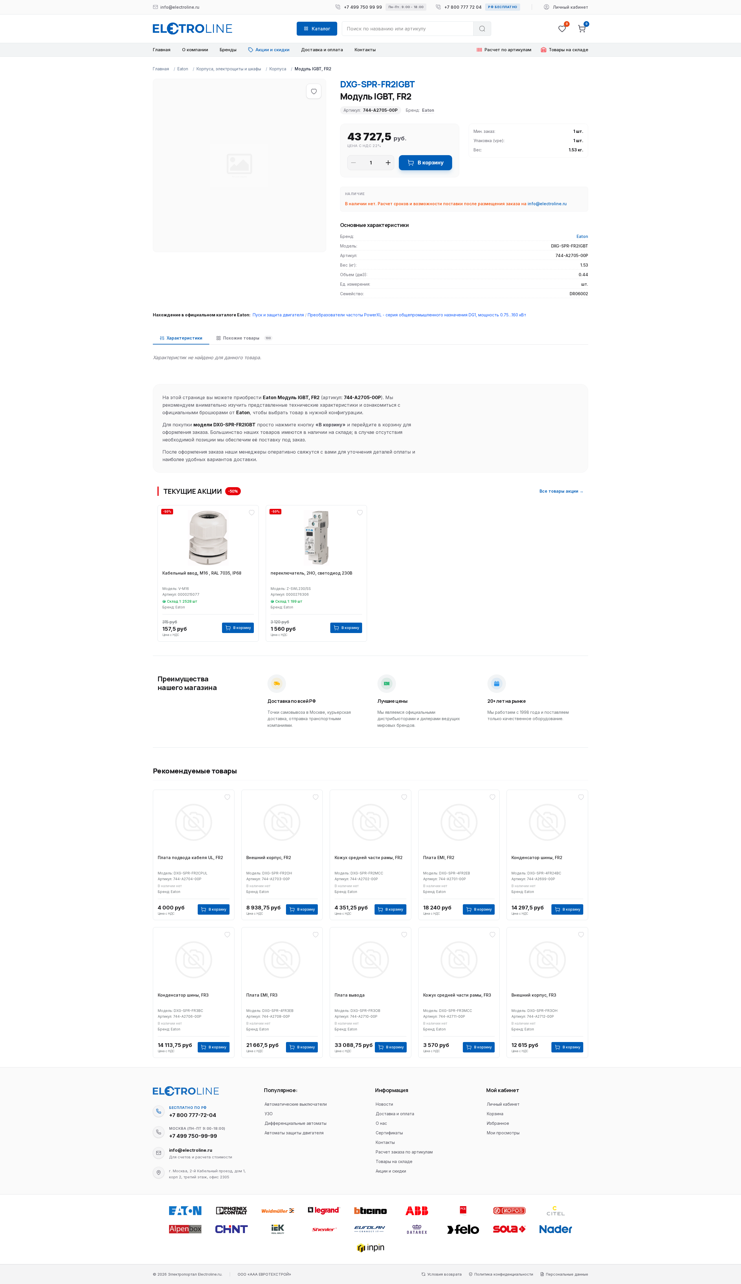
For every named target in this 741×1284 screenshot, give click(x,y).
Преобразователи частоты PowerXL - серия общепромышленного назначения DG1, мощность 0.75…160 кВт (417, 314)
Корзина (495, 1113)
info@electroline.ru (547, 203)
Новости (384, 1104)
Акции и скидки (391, 1171)
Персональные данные (567, 1274)
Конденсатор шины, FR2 (536, 857)
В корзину (431, 162)
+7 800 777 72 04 (463, 7)
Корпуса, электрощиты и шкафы (229, 68)
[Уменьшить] (353, 162)
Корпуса (277, 68)
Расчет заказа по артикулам (404, 1151)
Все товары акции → (562, 491)
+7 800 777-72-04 (192, 1115)
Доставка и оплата (322, 49)
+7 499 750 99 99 (363, 7)
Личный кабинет (503, 1104)
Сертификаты (389, 1132)
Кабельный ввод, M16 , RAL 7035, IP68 (201, 573)
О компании (195, 49)
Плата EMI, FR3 (262, 995)
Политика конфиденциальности (503, 1274)
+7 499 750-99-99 (193, 1136)
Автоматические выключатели (296, 1104)
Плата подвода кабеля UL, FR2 (190, 857)
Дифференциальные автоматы (296, 1123)
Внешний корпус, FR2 (268, 857)
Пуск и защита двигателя (278, 314)
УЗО (269, 1113)
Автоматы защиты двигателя (294, 1132)
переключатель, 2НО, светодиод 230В (311, 573)
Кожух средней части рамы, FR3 (457, 995)
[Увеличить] (388, 162)
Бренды (228, 49)
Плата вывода (350, 995)
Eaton (182, 68)
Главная (161, 49)
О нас (381, 1123)
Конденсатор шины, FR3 (183, 995)
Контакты (365, 49)
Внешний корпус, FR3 (533, 995)
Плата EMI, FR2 (438, 857)
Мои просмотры (503, 1132)
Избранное (498, 1123)
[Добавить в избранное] (313, 91)
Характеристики (184, 337)
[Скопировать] (158, 1111)
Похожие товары (247, 337)
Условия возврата (444, 1274)
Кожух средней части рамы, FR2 (369, 857)
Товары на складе (394, 1161)
